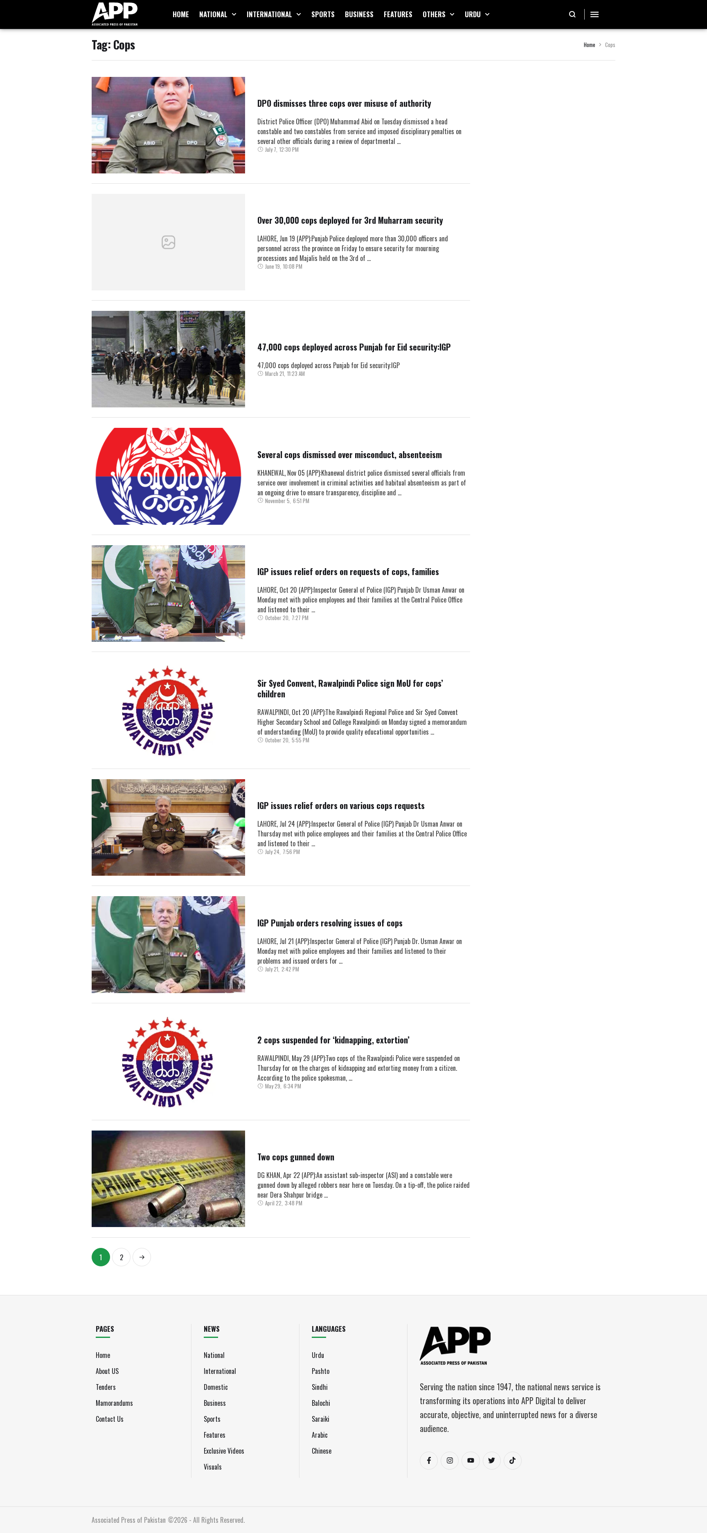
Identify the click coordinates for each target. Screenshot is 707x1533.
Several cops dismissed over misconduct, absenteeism (349, 454)
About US (107, 1371)
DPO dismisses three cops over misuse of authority (344, 103)
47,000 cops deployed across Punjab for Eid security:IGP (354, 347)
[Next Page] (142, 1257)
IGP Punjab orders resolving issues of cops (330, 923)
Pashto (320, 1371)
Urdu (318, 1355)
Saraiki (320, 1419)
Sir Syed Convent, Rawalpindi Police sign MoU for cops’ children (350, 688)
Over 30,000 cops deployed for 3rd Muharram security (350, 220)
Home (589, 44)
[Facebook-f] (429, 1461)
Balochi (321, 1403)
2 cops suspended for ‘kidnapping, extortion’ (333, 1040)
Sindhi (320, 1387)
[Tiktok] (513, 1461)
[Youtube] (471, 1461)
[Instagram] (450, 1461)
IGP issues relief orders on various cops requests (341, 805)
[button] (234, 14)
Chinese (321, 1451)
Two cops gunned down (295, 1157)
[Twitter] (492, 1461)
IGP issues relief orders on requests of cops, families (348, 571)
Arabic (320, 1435)
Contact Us (110, 1419)
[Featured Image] (168, 125)
